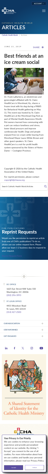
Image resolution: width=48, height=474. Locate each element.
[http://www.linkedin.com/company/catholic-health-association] (6, 348)
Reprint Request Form (12, 255)
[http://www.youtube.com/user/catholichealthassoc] (41, 348)
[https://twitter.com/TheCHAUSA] (23, 348)
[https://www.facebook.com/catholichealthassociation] (14, 348)
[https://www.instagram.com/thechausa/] (31, 348)
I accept (13, 467)
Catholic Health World (10, 35)
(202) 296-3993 (14, 295)
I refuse (34, 467)
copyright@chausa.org (14, 180)
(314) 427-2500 (14, 312)
